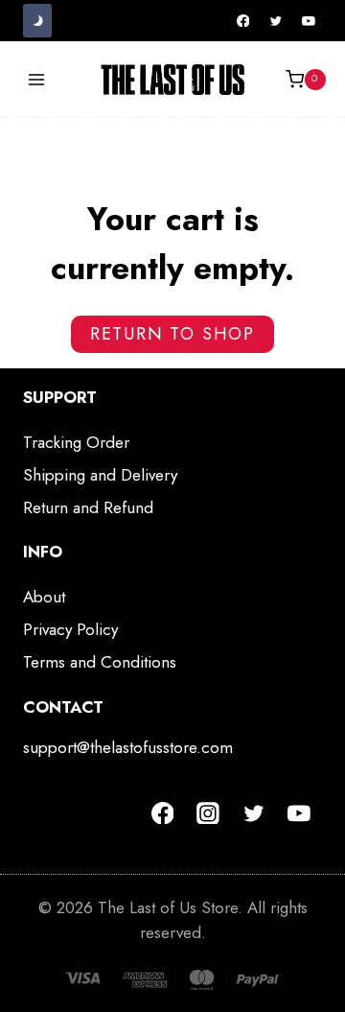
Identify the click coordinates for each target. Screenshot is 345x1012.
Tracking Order (76, 442)
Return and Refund (88, 507)
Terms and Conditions (99, 661)
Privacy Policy (70, 629)
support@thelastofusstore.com (128, 747)
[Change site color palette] (37, 20)
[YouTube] (308, 21)
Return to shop (172, 333)
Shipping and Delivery (100, 474)
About (44, 596)
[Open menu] (37, 79)
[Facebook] (243, 21)
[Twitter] (276, 21)
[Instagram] (208, 813)
